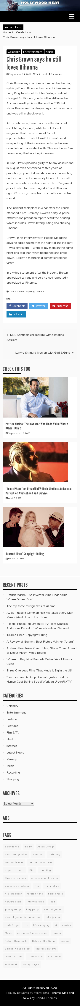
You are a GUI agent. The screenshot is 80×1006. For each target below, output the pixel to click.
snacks (65, 941)
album (28, 846)
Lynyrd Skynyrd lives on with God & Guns (42, 352)
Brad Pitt (38, 854)
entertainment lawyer (44, 878)
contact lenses (14, 862)
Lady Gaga (12, 925)
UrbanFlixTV (35, 956)
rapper (57, 933)
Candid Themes (46, 998)
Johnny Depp (13, 909)
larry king (30, 291)
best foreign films (16, 854)
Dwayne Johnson (15, 878)
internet (12, 746)
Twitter (40, 306)
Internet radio (35, 901)
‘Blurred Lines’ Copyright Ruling (25, 554)
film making (52, 885)
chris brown (17, 291)
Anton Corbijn (46, 846)
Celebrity (14, 52)
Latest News (15, 752)
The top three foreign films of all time (31, 606)
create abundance (40, 862)
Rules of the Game (44, 941)
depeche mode (14, 870)
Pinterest (61, 306)
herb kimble (55, 893)
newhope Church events (32, 933)
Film (37, 885)
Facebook (18, 306)
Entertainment (32, 52)
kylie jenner (53, 917)
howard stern (13, 901)
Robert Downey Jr (16, 941)
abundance (12, 846)
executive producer (17, 885)
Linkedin (17, 314)
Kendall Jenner (53, 909)
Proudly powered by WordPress (28, 993)
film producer (13, 893)
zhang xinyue (31, 964)
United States (14, 956)
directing (45, 870)
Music (49, 52)
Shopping (13, 779)
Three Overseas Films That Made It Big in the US (39, 670)
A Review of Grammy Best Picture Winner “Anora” (40, 641)
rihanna (40, 291)
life (26, 925)
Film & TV (13, 732)
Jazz (52, 901)
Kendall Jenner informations (22, 917)
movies (66, 925)
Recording (13, 772)
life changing (41, 925)
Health (11, 739)
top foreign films (46, 948)
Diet (32, 870)
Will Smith (11, 964)
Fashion (12, 719)
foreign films (35, 893)
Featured (12, 726)
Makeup (12, 759)
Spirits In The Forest (18, 948)
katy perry (32, 909)
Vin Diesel (54, 956)
